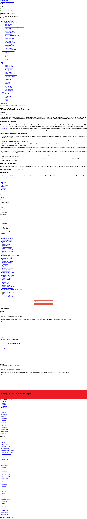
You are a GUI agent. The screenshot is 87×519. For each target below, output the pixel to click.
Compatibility (7, 83)
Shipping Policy (5, 512)
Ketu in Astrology (3, 128)
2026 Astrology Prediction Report (12, 22)
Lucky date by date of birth (10, 49)
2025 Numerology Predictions (8, 450)
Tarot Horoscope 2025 (6, 454)
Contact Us (4, 103)
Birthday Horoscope (9, 70)
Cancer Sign (4, 418)
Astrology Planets (8, 86)
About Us (4, 62)
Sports (6, 100)
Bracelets (7, 58)
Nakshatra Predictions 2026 (10, 73)
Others (6, 59)
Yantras (6, 55)
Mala (6, 56)
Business (6, 94)
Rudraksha (7, 53)
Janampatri (7, 37)
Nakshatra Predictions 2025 (7, 452)
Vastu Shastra (8, 79)
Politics (6, 99)
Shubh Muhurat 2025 (6, 474)
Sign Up (4, 7)
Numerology (7, 82)
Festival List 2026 (8, 87)
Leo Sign (4, 420)
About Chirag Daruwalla (6, 499)
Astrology (4, 77)
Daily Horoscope (8, 65)
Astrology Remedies (8, 51)
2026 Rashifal (5, 459)
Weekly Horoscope (9, 66)
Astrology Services (8, 21)
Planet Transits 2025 (6, 476)
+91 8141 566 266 (9, 0)
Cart (1, 4)
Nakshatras (7, 85)
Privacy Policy (5, 506)
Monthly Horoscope (9, 68)
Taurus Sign (4, 414)
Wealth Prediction (8, 48)
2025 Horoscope (5, 448)
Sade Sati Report (8, 34)
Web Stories (7, 102)
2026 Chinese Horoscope (10, 76)
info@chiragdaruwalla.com (8, 2)
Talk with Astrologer (21, 177)
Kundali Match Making (9, 31)
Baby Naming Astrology (9, 45)
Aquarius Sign (5, 431)
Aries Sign (4, 412)
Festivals (7, 97)
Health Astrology (8, 44)
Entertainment (8, 96)
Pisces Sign (4, 433)
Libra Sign (4, 423)
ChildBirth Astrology (9, 41)
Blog (3, 92)
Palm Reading (7, 25)
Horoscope (4, 63)
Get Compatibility (3, 216)
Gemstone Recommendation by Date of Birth (14, 27)
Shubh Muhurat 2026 (9, 89)
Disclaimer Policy (5, 514)
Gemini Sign (4, 416)
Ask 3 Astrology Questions (10, 46)
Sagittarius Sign (5, 427)
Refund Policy (5, 510)
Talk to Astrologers (7, 20)
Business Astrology (9, 28)
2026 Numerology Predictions (11, 75)
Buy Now (2, 396)
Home (1, 105)
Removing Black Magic (9, 38)
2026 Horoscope (8, 72)
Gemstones (7, 52)
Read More (3, 321)
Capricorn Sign (5, 429)
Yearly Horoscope (8, 69)
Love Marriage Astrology (10, 39)
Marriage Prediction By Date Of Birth (12, 35)
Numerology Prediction (9, 29)
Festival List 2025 (5, 478)
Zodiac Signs (7, 80)
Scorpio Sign (4, 425)
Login (1, 7)
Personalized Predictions (10, 32)
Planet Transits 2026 (9, 90)
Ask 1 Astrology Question (10, 42)
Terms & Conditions (6, 508)
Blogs (3, 503)
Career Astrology (8, 24)
